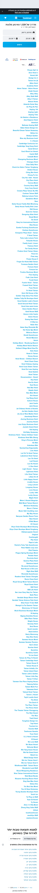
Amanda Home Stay (31, 104)
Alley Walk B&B (32, 96)
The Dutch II (33, 702)
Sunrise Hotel (33, 647)
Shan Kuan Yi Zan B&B (29, 603)
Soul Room (34, 626)
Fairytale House (32, 240)
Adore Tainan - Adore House (27, 88)
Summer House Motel (30, 639)
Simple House (33, 621)
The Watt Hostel (32, 713)
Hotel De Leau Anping (30, 369)
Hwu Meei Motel (32, 393)
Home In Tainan (32, 353)
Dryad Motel (33, 217)
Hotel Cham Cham (31, 361)
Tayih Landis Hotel (31, 697)
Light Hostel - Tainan (30, 469)
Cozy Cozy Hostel (31, 188)
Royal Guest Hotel (31, 584)
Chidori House (32, 170)
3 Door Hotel (33, 73)
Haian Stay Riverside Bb (29, 327)
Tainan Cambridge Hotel (29, 660)
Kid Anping (34, 429)
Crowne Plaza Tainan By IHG (27, 191)
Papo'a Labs (33, 542)
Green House (33, 317)
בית (31, 887)
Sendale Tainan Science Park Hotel (25, 600)
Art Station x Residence (29, 117)
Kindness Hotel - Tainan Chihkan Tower (23, 435)
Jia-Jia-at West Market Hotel (27, 414)
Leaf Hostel (33, 461)
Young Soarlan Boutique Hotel (26, 792)
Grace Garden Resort (30, 309)
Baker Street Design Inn (29, 128)
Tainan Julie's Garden (30, 673)
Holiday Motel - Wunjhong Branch (25, 343)
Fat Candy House (31, 248)
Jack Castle (33, 403)
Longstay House (32, 487)
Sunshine (34, 650)
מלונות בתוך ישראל (30, 877)
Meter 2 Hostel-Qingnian (29, 500)
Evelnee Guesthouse (30, 230)
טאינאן (15, 887)
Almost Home (33, 101)
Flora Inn (34, 254)
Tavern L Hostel (32, 694)
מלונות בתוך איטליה (30, 874)
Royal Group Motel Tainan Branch (25, 582)
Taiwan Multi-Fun (31, 687)
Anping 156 (33, 109)
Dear (36, 201)
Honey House (33, 356)
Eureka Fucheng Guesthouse (27, 227)
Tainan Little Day (31, 676)
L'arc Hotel (34, 450)
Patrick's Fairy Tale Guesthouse (26, 545)
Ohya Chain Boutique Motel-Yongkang (24, 529)
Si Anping (34, 613)
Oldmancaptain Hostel (29, 532)
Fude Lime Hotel (32, 277)
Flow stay (34, 256)
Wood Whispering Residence (27, 771)
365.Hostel (34, 75)
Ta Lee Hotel (33, 655)
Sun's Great (33, 645)
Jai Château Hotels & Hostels (27, 408)
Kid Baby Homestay (30, 432)
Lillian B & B (33, 477)
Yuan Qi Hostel (32, 799)
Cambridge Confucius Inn (28, 143)
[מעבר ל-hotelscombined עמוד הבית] (23, 18)
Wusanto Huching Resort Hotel (26, 778)
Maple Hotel (33, 498)
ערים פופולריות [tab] (15, 838)
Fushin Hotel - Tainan (30, 282)
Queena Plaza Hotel (31, 561)
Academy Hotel (32, 86)
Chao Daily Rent (32, 164)
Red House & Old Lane (29, 568)
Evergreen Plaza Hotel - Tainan (26, 233)
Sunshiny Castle (32, 652)
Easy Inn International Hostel (27, 222)
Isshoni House (32, 401)
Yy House (34, 802)
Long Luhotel (33, 485)
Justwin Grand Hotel (30, 427)
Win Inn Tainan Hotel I (30, 760)
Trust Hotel (34, 734)
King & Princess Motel (30, 440)
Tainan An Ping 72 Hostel (28, 658)
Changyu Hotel (32, 162)
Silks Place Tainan (31, 618)
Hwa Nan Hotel (32, 387)
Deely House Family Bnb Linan (26, 206)
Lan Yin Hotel (33, 458)
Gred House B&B (31, 311)
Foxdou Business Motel (29, 272)
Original (35, 534)
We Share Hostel (32, 744)
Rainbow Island (32, 563)
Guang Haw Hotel (31, 319)
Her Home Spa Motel (30, 330)
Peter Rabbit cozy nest (29, 547)
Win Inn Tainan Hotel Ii (29, 763)
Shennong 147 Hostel (30, 608)
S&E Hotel (34, 587)
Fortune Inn (33, 269)
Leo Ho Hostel (32, 464)
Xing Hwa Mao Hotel (30, 781)
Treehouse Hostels (31, 731)
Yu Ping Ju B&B (32, 797)
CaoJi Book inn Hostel (29, 151)
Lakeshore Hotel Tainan (29, 456)
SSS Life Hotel (32, 589)
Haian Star (34, 324)
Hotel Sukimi (33, 372)
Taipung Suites (32, 684)
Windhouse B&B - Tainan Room (26, 765)
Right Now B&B (32, 571)
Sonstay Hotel (33, 624)
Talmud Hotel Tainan (30, 692)
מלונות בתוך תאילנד (30, 880)
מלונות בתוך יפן (31, 861)
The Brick (34, 700)
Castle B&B (34, 154)
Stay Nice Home (32, 637)
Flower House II (32, 259)
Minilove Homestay (31, 506)
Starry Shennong (31, 634)
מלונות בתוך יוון (32, 864)
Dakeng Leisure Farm (30, 196)
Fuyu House (33, 288)
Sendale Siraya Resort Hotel (27, 597)
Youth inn (34, 794)
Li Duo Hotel (33, 466)
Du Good (34, 219)
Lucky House (33, 495)
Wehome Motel (32, 747)
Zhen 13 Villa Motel (31, 805)
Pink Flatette (33, 550)
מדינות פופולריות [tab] (30, 838)
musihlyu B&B (32, 815)
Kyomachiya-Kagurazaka (29, 448)
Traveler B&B (33, 729)
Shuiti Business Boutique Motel (26, 610)
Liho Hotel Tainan (31, 474)
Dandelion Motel (32, 198)
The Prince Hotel (32, 708)
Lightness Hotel (32, 471)
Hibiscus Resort (32, 332)
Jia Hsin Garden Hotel (30, 411)
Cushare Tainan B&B (30, 193)
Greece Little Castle (30, 314)
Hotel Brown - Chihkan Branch (26, 359)
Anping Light (33, 112)
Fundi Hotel (33, 280)
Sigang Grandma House (29, 616)
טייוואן (26, 887)
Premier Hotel (33, 555)
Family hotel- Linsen (30, 243)
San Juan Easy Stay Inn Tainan (26, 592)
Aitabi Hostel (33, 91)
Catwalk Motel (33, 156)
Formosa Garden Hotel (29, 264)
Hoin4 (36, 340)
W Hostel (34, 739)
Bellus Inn (34, 133)
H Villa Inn (34, 322)
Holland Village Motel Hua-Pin (27, 348)
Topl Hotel (34, 723)
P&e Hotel (34, 540)
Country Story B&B (31, 185)
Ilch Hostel (34, 395)
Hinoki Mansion (32, 338)
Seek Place (34, 595)
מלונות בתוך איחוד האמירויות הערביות (24, 849)
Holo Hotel (34, 351)
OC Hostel (34, 524)
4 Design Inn (33, 78)
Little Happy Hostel (31, 479)
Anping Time (33, 114)
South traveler (33, 629)
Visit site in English (22, 12)
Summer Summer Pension (28, 642)
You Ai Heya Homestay (29, 789)
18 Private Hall (32, 70)
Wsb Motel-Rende (31, 776)
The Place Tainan (31, 705)
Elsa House (34, 225)
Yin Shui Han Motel (31, 786)
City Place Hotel (32, 180)
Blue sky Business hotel (29, 138)
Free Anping (33, 275)
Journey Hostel (32, 422)
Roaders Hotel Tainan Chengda (26, 576)
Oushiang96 (33, 537)
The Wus (34, 715)
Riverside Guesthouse (29, 574)
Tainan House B (32, 663)
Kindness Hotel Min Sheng (28, 437)
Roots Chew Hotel (31, 579)
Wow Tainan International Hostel (26, 773)
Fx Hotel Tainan (32, 290)
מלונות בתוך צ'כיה (31, 868)
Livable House (32, 482)
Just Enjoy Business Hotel (28, 424)
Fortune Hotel (33, 267)
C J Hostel (34, 141)
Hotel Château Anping (30, 364)
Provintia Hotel (32, 558)
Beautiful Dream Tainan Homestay (25, 130)
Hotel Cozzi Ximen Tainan (28, 366)
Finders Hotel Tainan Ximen (28, 251)
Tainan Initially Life (31, 668)
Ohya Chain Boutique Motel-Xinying (24, 526)
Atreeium (34, 122)
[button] (2, 11)
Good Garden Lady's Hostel (27, 301)
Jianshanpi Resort (31, 416)
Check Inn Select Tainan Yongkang (25, 167)
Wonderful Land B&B (30, 768)
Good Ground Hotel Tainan (28, 303)
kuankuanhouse (32, 813)
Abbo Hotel (34, 83)
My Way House (32, 513)
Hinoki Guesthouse (31, 335)
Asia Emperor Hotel (31, 120)
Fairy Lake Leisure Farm (29, 238)
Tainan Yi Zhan (32, 679)
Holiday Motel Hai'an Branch (27, 345)
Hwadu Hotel (33, 390)
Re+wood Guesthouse (29, 566)
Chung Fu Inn (33, 175)
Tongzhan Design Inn (30, 721)
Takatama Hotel (32, 689)
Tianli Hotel (33, 718)
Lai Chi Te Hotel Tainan (29, 453)
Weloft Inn (34, 755)
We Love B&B (33, 742)
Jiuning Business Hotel (29, 419)
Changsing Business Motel (28, 159)
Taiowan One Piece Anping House (25, 681)
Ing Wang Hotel (32, 398)
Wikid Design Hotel (31, 757)
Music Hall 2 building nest (28, 511)
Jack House (33, 406)
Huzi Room (34, 385)
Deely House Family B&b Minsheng (25, 204)
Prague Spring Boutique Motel (27, 553)
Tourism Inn (33, 726)
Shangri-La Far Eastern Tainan (26, 605)
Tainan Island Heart (31, 671)
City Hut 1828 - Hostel (30, 177)
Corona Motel (33, 183)
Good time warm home (29, 306)
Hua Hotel (34, 380)
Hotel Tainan (33, 374)
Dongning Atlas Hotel (30, 214)
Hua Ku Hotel (33, 382)
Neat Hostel (33, 519)
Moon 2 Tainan (32, 508)
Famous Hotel (33, 246)
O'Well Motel (33, 521)
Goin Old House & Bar (30, 293)
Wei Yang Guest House (29, 750)
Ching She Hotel (32, 172)
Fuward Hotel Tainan (30, 285)
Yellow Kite (34, 784)
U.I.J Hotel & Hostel (31, 736)
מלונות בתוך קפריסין (30, 871)
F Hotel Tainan (32, 235)
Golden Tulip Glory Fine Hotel (27, 296)
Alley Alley (34, 94)
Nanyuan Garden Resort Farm (27, 516)
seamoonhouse (32, 818)
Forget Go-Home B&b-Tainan (27, 261)
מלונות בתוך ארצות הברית (28, 855)
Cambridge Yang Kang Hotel (27, 146)
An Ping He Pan (32, 107)
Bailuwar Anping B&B (30, 125)
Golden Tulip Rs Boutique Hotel (26, 298)
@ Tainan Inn (33, 80)
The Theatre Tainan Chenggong (26, 710)
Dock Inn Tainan (32, 212)
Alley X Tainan (32, 99)
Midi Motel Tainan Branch (28, 503)
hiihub (35, 810)
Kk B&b (35, 443)
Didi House (34, 209)
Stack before (33, 631)
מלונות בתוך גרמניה (30, 852)
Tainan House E (32, 666)
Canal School (33, 149)
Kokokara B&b (32, 445)
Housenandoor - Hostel (29, 377)
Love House (33, 490)
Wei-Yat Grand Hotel (30, 752)
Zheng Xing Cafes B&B (29, 807)
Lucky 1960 (33, 492)
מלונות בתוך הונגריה (30, 858)
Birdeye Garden (32, 135)
